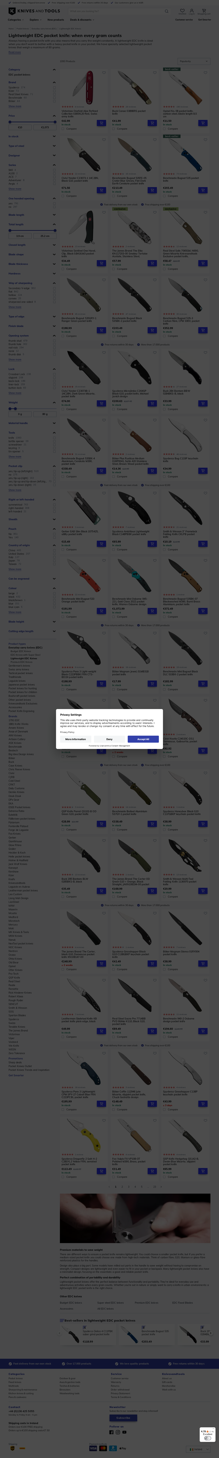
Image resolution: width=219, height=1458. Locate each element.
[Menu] (213, 1429)
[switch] (207, 1438)
